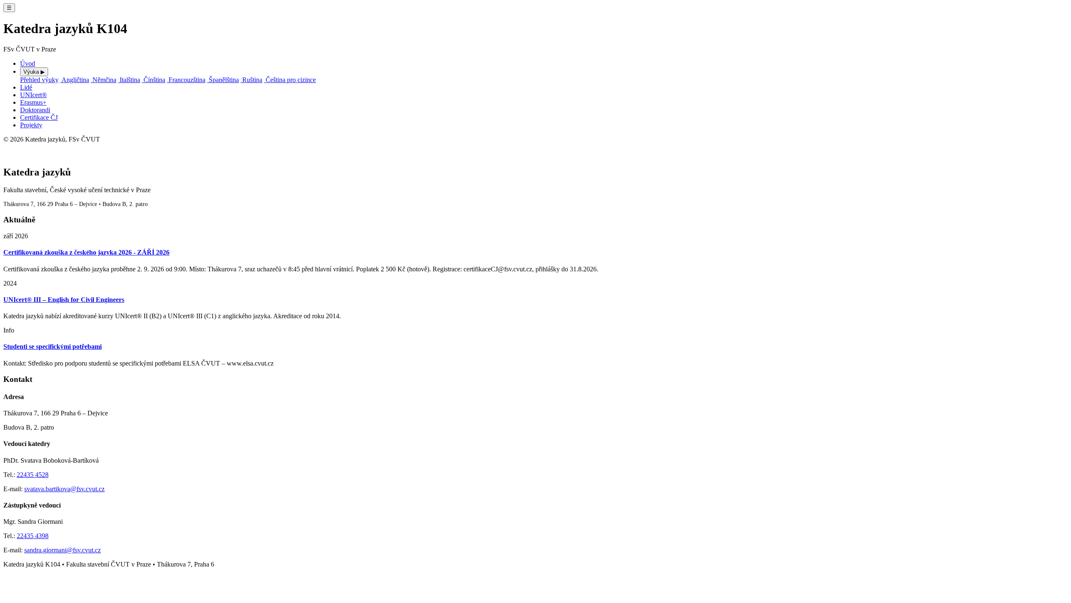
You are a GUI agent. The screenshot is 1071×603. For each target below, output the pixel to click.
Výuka (34, 72)
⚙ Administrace (18, 147)
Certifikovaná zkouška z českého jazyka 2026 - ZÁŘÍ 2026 (86, 252)
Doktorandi (35, 109)
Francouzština (186, 79)
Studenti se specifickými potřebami (52, 346)
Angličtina (74, 79)
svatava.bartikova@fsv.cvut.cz (64, 488)
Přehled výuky (39, 79)
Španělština (223, 79)
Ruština (251, 79)
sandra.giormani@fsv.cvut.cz (62, 550)
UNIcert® (33, 94)
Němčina (103, 79)
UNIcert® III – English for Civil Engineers (63, 299)
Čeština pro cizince (290, 79)
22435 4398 (33, 535)
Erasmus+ (33, 102)
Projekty (31, 125)
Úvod (27, 63)
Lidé (26, 87)
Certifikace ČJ (39, 117)
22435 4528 (33, 474)
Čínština (153, 79)
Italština (129, 79)
